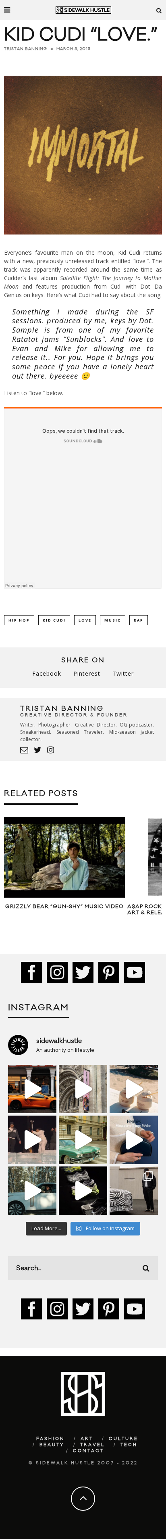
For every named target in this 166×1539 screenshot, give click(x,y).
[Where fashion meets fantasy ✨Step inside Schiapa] (83, 1089)
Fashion (50, 1439)
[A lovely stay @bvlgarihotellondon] (32, 1089)
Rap (138, 620)
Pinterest (86, 673)
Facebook (46, 673)
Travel (92, 1445)
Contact (88, 1451)
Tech (128, 1445)
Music (112, 620)
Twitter (123, 673)
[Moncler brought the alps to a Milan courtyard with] (83, 1140)
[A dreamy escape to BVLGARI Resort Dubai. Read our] (134, 1089)
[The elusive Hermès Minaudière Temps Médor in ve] (134, 1140)
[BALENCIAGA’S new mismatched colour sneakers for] (83, 1190)
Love (85, 620)
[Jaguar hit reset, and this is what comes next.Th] (134, 1190)
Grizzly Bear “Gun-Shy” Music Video (64, 906)
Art (87, 1439)
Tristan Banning (25, 48)
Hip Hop (19, 620)
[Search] (159, 10)
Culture (123, 1439)
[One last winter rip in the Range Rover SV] (32, 1190)
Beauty (51, 1445)
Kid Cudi (54, 620)
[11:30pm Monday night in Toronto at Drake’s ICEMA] (32, 1140)
